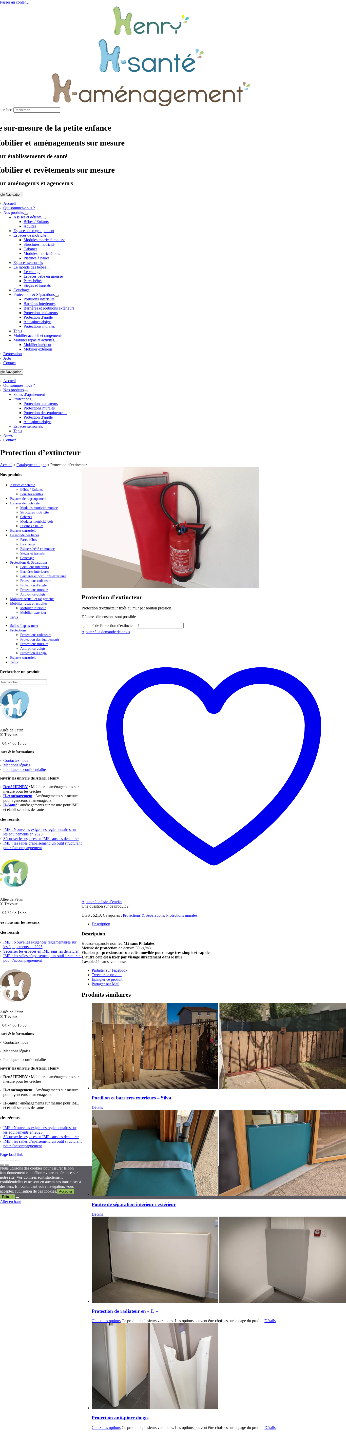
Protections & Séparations (143, 915)
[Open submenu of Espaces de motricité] (48, 236)
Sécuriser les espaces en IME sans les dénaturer (41, 838)
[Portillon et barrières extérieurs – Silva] (219, 1046)
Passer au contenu (14, 2)
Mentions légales (16, 765)
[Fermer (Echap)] (17, 1160)
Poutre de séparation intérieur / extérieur (134, 1204)
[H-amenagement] (151, 105)
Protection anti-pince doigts (120, 1417)
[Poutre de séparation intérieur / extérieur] (219, 1153)
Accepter (65, 1191)
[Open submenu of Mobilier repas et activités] (56, 341)
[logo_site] (151, 36)
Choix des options (106, 1321)
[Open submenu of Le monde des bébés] (48, 268)
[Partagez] (12, 1160)
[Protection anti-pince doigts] (219, 1366)
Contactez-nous (15, 760)
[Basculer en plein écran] (7, 1160)
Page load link (11, 1154)
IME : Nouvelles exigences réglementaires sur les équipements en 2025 (39, 831)
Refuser (7, 1197)
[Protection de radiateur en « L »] (219, 1260)
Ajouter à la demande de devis (106, 632)
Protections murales (181, 915)
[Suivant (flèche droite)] (7, 1165)
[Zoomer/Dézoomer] (2, 1160)
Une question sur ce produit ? (105, 906)
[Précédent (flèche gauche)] (2, 1165)
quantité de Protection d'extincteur (109, 625)
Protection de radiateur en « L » (125, 1311)
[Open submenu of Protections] (33, 400)
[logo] (151, 71)
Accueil (6, 465)
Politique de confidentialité (24, 769)
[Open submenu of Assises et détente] (44, 218)
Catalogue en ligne (31, 465)
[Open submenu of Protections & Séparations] (57, 296)
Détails (97, 1107)
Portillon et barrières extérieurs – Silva (131, 1097)
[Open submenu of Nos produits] (26, 214)
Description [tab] (101, 924)
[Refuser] (17, 1198)
